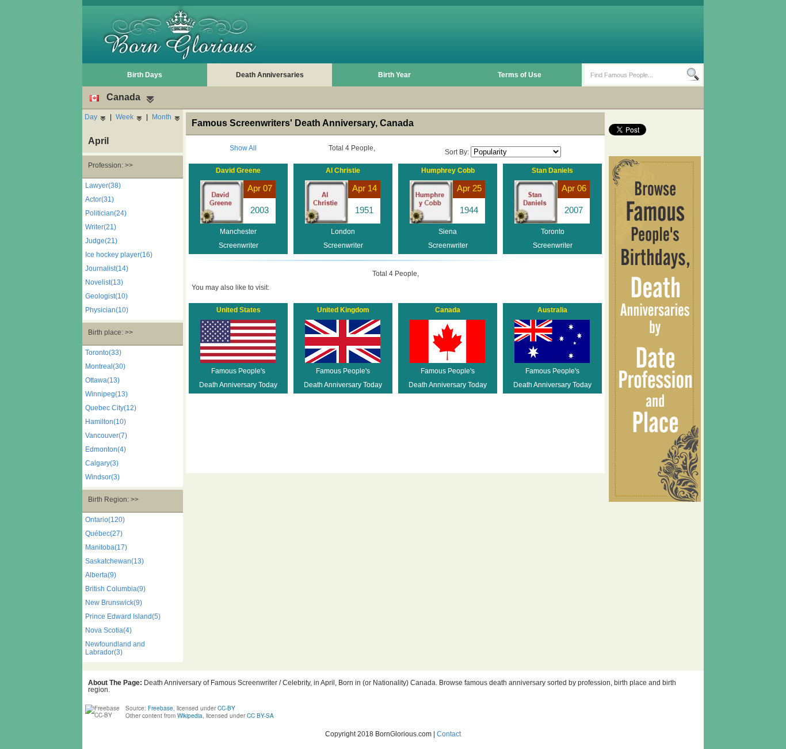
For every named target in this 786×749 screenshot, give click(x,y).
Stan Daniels (552, 171)
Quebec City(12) (110, 408)
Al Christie (343, 171)
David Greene (238, 171)
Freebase (160, 708)
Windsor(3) (102, 477)
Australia (552, 310)
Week (124, 117)
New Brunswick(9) (113, 603)
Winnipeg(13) (106, 394)
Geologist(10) (106, 296)
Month (161, 117)
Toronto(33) (103, 353)
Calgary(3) (102, 463)
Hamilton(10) (105, 422)
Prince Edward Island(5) (123, 616)
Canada (447, 310)
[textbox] (635, 74)
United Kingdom (343, 310)
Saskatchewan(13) (114, 561)
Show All (243, 148)
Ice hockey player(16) (118, 255)
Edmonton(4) (105, 449)
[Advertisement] (491, 34)
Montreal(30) (105, 366)
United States (238, 310)
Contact (449, 734)
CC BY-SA (260, 716)
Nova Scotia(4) (108, 630)
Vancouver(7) (106, 436)
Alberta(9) (100, 575)
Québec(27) (104, 533)
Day (91, 117)
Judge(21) (101, 241)
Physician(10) (106, 310)
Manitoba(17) (106, 547)
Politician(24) (106, 213)
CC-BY (226, 708)
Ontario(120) (105, 520)
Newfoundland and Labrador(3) (115, 648)
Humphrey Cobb (448, 171)
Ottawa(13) (102, 380)
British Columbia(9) (115, 589)
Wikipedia (190, 716)
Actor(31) (99, 199)
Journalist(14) (106, 268)
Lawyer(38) (103, 185)
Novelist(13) (104, 282)
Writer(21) (100, 227)
